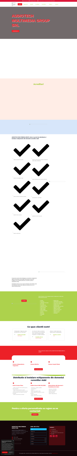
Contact (56, 4)
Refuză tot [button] (11, 452)
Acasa (20, 4)
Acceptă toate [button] (5, 452)
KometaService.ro (55, 453)
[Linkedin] (56, 436)
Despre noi (26, 4)
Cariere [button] (50, 4)
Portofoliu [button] (44, 4)
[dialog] (7, 447)
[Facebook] (51, 436)
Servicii (31, 4)
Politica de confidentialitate (17, 438)
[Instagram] (54, 436)
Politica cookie (15, 437)
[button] (52, 4)
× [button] (13, 440)
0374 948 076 (53, 429)
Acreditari (37, 4)
